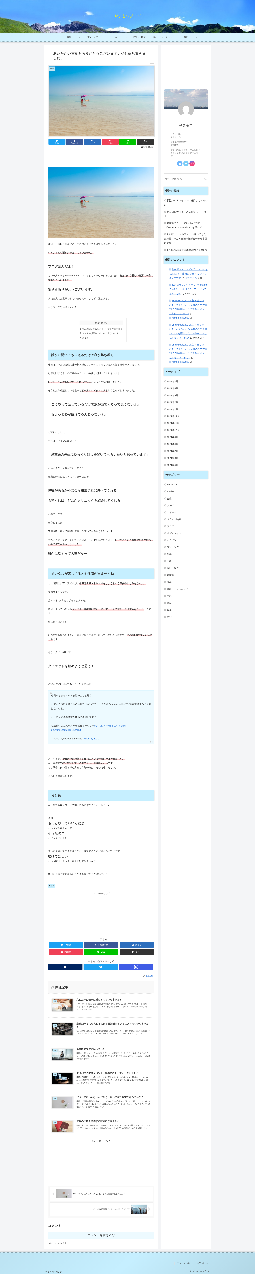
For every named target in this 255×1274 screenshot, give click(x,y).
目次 (97, 323)
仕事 (52, 886)
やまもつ (186, 125)
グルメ (170, 505)
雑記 (169, 603)
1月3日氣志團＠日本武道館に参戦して (187, 250)
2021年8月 (172, 444)
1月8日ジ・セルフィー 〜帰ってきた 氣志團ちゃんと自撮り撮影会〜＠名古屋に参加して (185, 238)
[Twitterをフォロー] (101, 967)
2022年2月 (172, 402)
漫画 (169, 582)
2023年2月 (172, 381)
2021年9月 (172, 437)
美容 (169, 596)
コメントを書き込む (101, 1235)
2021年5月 (172, 465)
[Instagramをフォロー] (136, 967)
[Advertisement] (101, 156)
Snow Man (172, 484)
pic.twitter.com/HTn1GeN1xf (66, 730)
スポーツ (171, 512)
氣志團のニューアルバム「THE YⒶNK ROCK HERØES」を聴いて (183, 225)
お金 (169, 498)
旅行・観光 (173, 568)
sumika (170, 491)
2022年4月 (172, 388)
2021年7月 (172, 451)
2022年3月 (172, 395)
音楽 (169, 610)
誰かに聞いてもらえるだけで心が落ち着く (102, 329)
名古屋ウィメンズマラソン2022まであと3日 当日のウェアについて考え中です (188, 273)
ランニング (173, 547)
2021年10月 (173, 430)
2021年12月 (173, 416)
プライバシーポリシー (185, 1263)
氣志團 (170, 575)
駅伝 (169, 617)
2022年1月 (172, 409)
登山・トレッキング (177, 589)
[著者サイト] (65, 967)
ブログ (170, 526)
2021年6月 (172, 458)
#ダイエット (100, 725)
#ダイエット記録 (116, 725)
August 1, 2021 (91, 738)
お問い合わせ (202, 1263)
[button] (205, 178)
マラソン (171, 540)
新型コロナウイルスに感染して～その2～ (185, 202)
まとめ (85, 337)
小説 (169, 561)
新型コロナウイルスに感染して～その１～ (185, 213)
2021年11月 (173, 423)
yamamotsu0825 (180, 318)
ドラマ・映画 (174, 519)
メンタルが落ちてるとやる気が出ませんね (102, 333)
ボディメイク (174, 533)
